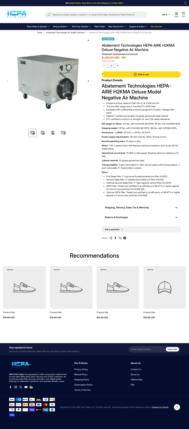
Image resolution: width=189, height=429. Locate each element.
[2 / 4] (43, 133)
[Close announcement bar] (185, 3)
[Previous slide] (7, 81)
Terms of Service (82, 390)
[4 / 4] (63, 133)
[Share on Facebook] (115, 238)
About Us (134, 374)
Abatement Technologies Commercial (120, 54)
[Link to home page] (20, 365)
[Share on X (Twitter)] (120, 238)
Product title (9, 312)
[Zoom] (88, 40)
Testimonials (136, 379)
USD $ (164, 14)
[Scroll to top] (177, 407)
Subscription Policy (83, 384)
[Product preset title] (24, 287)
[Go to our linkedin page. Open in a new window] (31, 387)
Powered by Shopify (160, 407)
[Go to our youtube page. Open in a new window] (26, 387)
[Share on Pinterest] (124, 238)
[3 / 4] (53, 133)
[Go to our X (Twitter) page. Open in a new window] (20, 387)
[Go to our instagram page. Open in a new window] (15, 387)
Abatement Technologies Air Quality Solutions (65, 32)
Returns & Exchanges (116, 217)
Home (39, 32)
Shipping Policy (81, 379)
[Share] (110, 238)
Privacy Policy (81, 369)
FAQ (132, 384)
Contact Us (135, 369)
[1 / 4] (32, 133)
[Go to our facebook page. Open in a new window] (10, 387)
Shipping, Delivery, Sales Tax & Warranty (127, 207)
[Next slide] (88, 81)
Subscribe (172, 349)
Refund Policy (81, 374)
